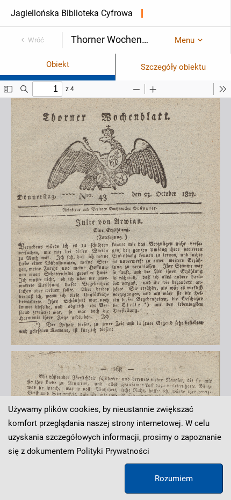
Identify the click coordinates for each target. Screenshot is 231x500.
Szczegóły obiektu (173, 67)
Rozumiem (174, 478)
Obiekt (57, 64)
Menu (184, 40)
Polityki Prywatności (112, 451)
